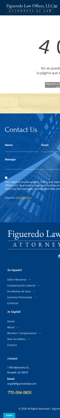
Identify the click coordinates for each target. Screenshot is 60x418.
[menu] (55, 6)
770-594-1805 (19, 392)
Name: (9, 145)
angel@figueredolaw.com (21, 383)
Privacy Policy (23, 197)
